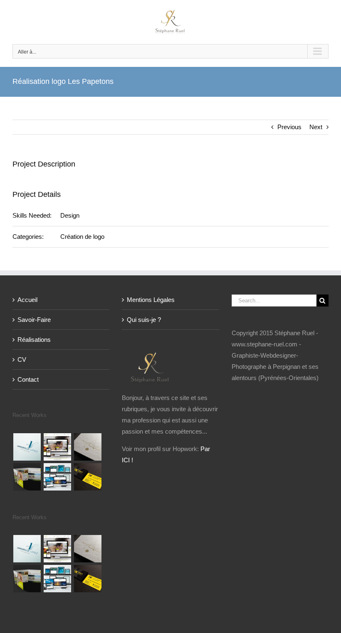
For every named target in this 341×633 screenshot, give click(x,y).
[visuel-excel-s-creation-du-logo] (87, 477)
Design (69, 215)
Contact (28, 379)
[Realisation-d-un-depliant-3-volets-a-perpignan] (26, 477)
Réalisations (34, 339)
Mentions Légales (151, 299)
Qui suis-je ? (144, 319)
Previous (289, 126)
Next (315, 126)
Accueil (27, 299)
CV (21, 359)
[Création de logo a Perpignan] (26, 447)
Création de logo (82, 236)
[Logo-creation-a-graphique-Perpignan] (87, 447)
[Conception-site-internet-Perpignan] (57, 477)
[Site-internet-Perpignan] (57, 447)
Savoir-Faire (34, 319)
